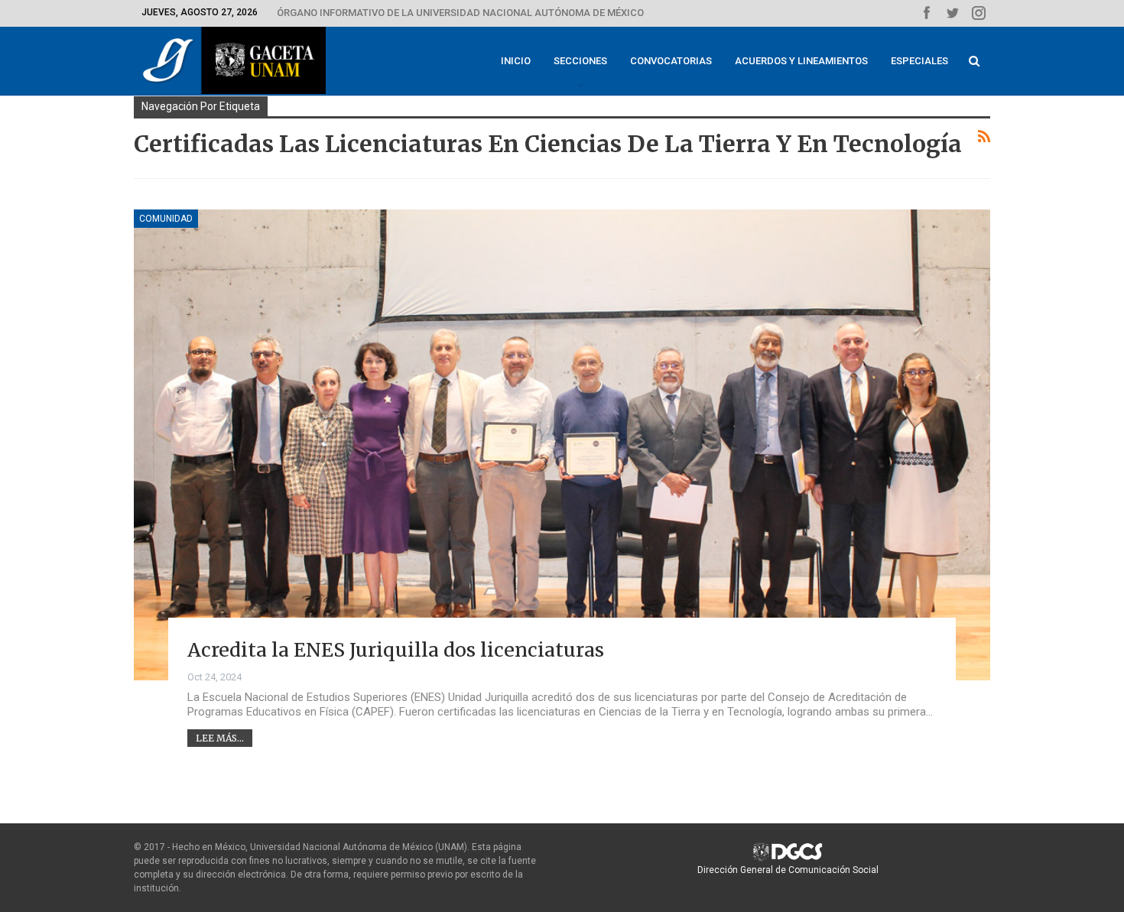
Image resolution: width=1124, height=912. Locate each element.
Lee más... (220, 738)
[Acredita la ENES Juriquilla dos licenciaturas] (562, 444)
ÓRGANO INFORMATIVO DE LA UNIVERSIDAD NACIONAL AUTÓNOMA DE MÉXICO (460, 12)
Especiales (919, 61)
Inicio (516, 61)
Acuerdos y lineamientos (801, 61)
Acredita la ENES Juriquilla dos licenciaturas (395, 650)
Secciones (580, 61)
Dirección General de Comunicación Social (788, 870)
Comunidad (166, 218)
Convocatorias (671, 61)
